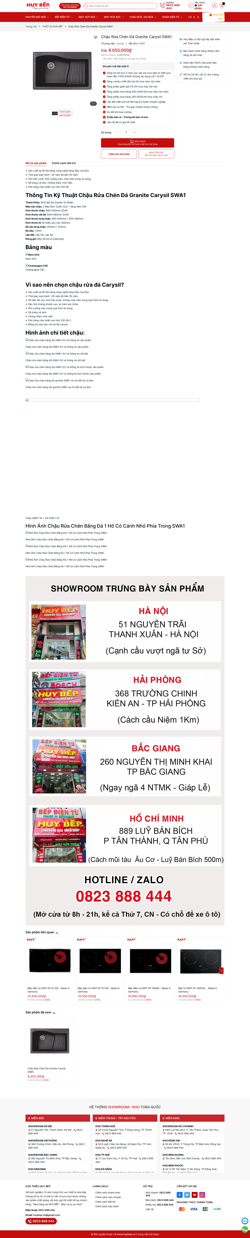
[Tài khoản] (214, 5)
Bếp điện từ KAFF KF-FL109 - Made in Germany (49, 990)
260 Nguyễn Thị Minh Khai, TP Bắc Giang (54, 1158)
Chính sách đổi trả (105, 1201)
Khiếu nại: (159, 1204)
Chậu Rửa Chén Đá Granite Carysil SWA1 (46, 1070)
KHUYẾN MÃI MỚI (36, 16)
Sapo (156, 1234)
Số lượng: (106, 132)
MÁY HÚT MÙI (87, 16)
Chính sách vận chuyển (108, 1197)
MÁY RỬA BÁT (112, 16)
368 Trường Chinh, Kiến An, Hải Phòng (52, 1144)
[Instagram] (202, 1195)
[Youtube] (195, 1195)
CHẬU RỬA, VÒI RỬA (142, 16)
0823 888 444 (173, 6)
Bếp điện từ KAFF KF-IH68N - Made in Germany (149, 990)
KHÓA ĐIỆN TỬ (171, 16)
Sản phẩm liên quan (40, 932)
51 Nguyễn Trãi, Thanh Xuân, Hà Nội (51, 1129)
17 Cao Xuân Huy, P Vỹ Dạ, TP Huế (118, 1158)
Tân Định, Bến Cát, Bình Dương (182, 1158)
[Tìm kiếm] (86, 6)
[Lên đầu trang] (244, 1212)
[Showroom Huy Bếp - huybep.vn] (41, 5)
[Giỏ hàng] (221, 5)
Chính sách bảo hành (107, 1206)
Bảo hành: (160, 1200)
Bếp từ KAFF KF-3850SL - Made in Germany (197, 990)
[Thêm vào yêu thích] (96, 37)
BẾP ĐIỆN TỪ (62, 16)
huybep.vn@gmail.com (46, 1215)
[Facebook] (180, 1195)
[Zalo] (244, 1221)
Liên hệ (150, 1209)
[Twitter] (187, 1195)
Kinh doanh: (158, 1194)
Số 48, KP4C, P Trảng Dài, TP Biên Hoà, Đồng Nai (193, 1144)
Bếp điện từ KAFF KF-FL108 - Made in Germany (99, 990)
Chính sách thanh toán (107, 1192)
